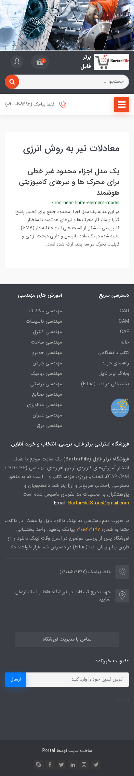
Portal (48, 750)
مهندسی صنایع (47, 394)
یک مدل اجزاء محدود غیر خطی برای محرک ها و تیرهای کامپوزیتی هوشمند (69, 182)
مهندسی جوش (47, 363)
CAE (124, 332)
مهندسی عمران (47, 415)
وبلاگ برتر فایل (114, 373)
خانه (125, 342)
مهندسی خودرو (47, 353)
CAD (124, 311)
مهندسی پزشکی (46, 384)
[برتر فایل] (111, 61)
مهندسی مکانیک (45, 311)
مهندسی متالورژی (44, 405)
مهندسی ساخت (46, 342)
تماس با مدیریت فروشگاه (67, 639)
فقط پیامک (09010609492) (30, 104)
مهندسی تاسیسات (44, 321)
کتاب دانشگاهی (113, 353)
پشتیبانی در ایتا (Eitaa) (105, 384)
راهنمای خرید (115, 363)
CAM (124, 321)
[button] (40, 62)
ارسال (15, 679)
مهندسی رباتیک (46, 373)
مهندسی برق (49, 426)
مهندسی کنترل (47, 332)
